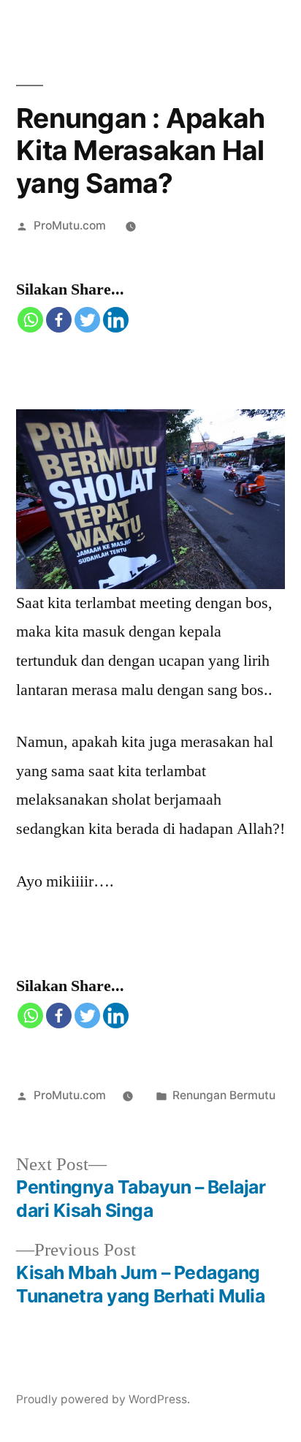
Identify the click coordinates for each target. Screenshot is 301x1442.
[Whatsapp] (30, 320)
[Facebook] (59, 320)
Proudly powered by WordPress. (103, 1399)
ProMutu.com (70, 225)
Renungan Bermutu (223, 1095)
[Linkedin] (116, 320)
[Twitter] (87, 320)
